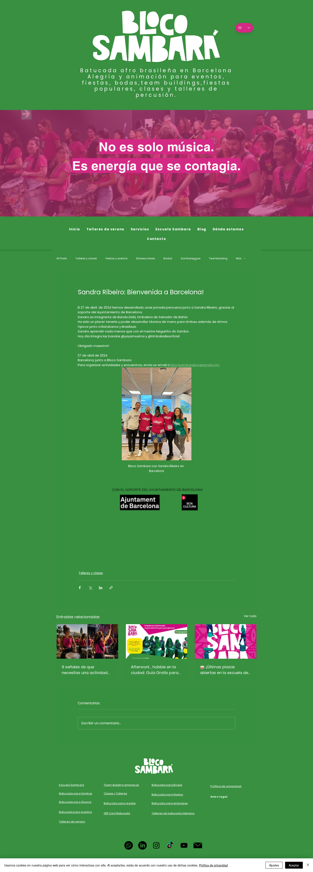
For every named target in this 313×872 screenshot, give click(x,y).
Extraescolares (145, 258)
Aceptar (294, 865)
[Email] (198, 845)
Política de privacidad (213, 865)
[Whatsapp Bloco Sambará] (128, 845)
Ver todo (250, 616)
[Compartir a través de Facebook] (80, 588)
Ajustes (274, 865)
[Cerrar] (307, 865)
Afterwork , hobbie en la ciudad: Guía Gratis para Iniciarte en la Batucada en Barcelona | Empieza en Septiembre (156, 670)
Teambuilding (218, 258)
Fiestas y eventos (116, 258)
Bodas (168, 258)
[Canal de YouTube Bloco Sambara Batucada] (184, 845)
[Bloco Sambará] (225, 641)
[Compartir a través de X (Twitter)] (90, 588)
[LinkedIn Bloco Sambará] (142, 845)
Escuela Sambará (71, 785)
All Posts (61, 258)
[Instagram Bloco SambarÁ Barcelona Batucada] (156, 845)
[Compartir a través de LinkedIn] (101, 588)
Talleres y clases (86, 258)
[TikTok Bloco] (170, 845)
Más (238, 258)
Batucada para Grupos (75, 802)
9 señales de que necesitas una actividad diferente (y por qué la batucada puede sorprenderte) (85, 670)
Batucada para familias (75, 793)
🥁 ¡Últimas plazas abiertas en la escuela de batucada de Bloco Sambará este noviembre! (225, 670)
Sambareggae (190, 258)
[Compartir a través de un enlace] (111, 588)
